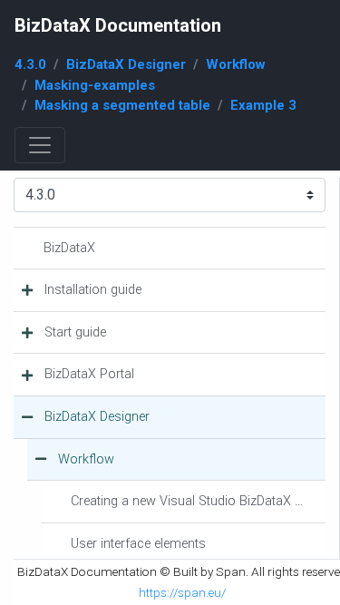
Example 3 (263, 105)
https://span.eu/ (182, 592)
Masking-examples (94, 85)
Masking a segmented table (122, 105)
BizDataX (69, 248)
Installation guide (92, 290)
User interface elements (138, 543)
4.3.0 (30, 64)
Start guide (75, 332)
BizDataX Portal (89, 374)
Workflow (236, 64)
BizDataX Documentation (118, 25)
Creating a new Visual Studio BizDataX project (198, 501)
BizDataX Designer (126, 64)
